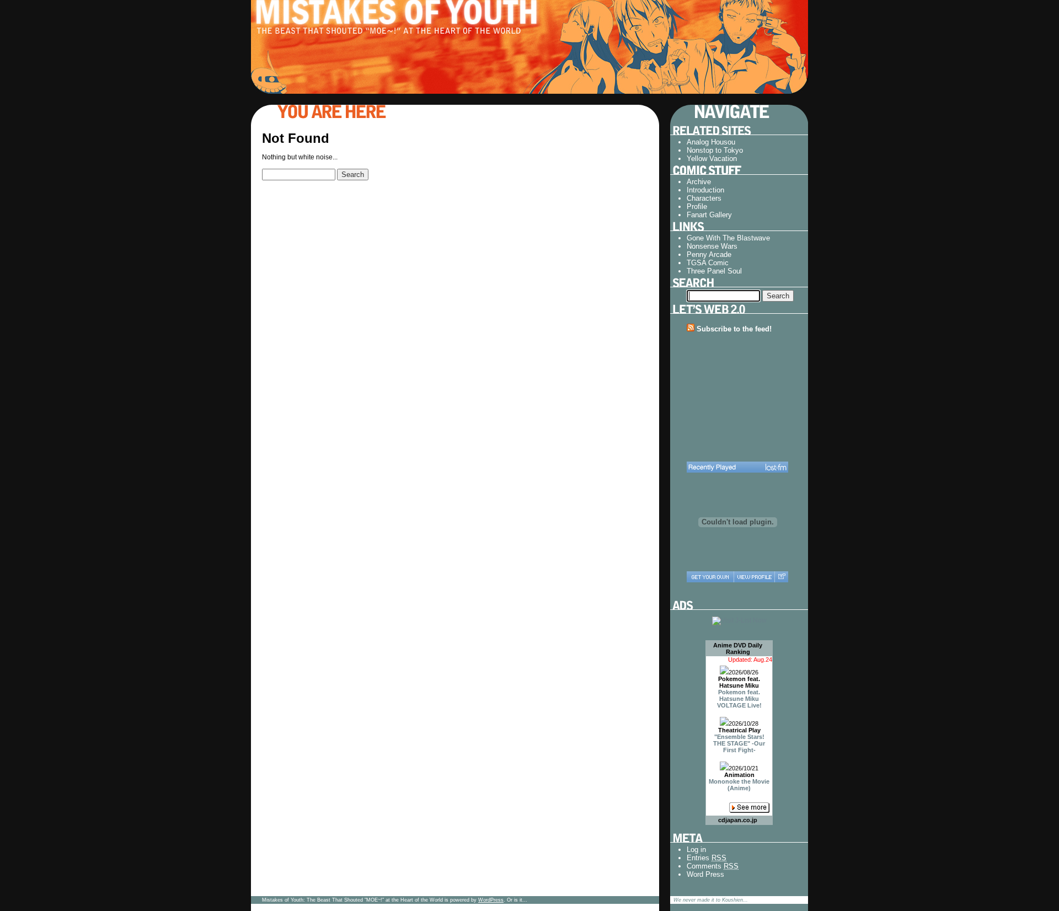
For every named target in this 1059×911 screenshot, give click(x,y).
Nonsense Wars (712, 246)
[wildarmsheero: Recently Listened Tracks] (737, 467)
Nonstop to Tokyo (715, 150)
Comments (713, 866)
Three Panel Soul (714, 271)
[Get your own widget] (710, 576)
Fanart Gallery (709, 215)
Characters (704, 198)
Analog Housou (711, 142)
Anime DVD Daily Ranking (737, 648)
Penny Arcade (709, 254)
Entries (706, 858)
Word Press (705, 874)
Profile (697, 206)
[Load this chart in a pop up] (781, 576)
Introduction (705, 190)
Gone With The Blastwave (728, 238)
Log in (696, 849)
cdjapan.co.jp (737, 820)
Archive (699, 182)
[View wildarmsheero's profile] (754, 576)
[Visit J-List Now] (739, 620)
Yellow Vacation (712, 158)
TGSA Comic (708, 263)
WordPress (491, 900)
